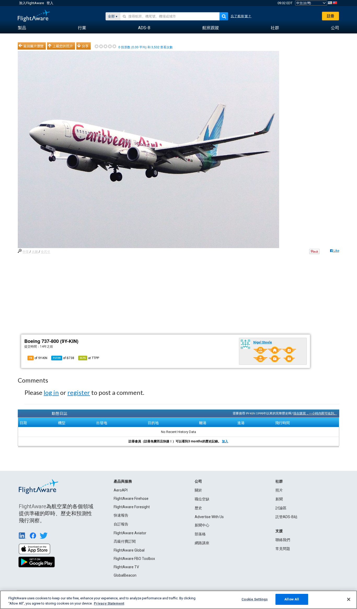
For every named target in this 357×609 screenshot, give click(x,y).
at (89, 358)
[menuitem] (21, 27)
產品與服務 (123, 481)
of (63, 358)
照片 (279, 490)
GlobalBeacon (125, 575)
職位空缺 (202, 499)
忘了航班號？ (241, 16)
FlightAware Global (129, 550)
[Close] (348, 599)
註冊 (330, 16)
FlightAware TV (126, 567)
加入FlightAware (31, 3)
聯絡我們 (282, 540)
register (78, 392)
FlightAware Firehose (131, 498)
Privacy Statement (109, 603)
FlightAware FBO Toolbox (134, 559)
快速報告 (121, 515)
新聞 (279, 499)
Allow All (291, 599)
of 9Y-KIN (38, 358)
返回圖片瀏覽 (33, 46)
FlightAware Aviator (130, 533)
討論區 (280, 508)
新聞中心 (202, 525)
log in (51, 392)
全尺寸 (45, 252)
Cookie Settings (254, 599)
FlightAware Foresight (132, 507)
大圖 (35, 252)
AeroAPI (121, 490)
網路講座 (202, 543)
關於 (198, 490)
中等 (25, 252)
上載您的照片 (63, 46)
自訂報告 (121, 524)
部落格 (200, 534)
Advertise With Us (209, 517)
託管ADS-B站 (286, 517)
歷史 (198, 508)
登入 (50, 3)
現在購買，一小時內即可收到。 (315, 413)
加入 (225, 441)
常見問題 (282, 549)
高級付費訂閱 (125, 541)
